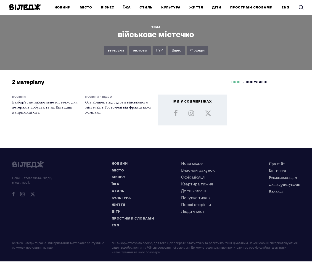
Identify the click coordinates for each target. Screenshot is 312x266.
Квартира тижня (197, 184)
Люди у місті (193, 211)
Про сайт (277, 163)
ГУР (159, 50)
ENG (285, 7)
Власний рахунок (198, 170)
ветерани (116, 50)
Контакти (277, 170)
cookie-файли (259, 248)
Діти (217, 7)
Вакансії (276, 191)
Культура (170, 7)
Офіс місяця (193, 177)
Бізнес (107, 7)
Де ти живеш (193, 191)
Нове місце (192, 163)
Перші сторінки (196, 204)
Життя (196, 7)
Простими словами (251, 7)
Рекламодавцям (283, 177)
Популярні (257, 82)
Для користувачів (284, 184)
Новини (63, 7)
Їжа (127, 7)
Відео (176, 50)
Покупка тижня (196, 197)
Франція (197, 50)
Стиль (146, 7)
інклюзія (140, 50)
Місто (86, 7)
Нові (236, 82)
